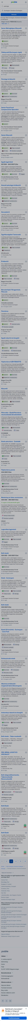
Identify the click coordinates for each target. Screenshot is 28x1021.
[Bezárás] (26, 1009)
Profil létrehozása (14, 1018)
